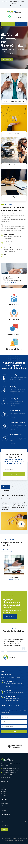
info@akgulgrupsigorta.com (12, 698)
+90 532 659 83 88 (16, 17)
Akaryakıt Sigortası (16, 434)
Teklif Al (14, 731)
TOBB (3, 793)
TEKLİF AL (7, 549)
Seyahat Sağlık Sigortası (17, 422)
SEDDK (4, 791)
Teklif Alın (7, 65)
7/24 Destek (7, 255)
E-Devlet (4, 789)
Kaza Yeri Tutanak (13, 1)
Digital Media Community (17, 840)
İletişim (4, 805)
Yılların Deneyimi (9, 234)
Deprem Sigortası (15, 375)
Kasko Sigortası (15, 387)
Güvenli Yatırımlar (9, 247)
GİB (3, 787)
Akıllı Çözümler (8, 242)
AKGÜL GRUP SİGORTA (10, 838)
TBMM (4, 795)
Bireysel (14, 3)
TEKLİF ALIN (8, 24)
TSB (3, 785)
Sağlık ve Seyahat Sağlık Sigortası (14, 101)
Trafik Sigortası (15, 398)
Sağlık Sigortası (15, 410)
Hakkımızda (4, 1)
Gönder (15, 474)
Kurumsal (22, 1)
